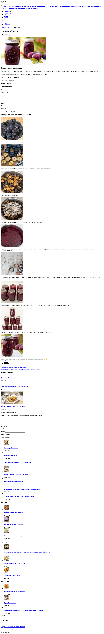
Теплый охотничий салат (12, 575)
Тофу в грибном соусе (11, 448)
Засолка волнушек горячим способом (14, 367)
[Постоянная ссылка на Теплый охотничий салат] (6, 572)
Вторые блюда (7, 13)
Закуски (6, 20)
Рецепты (6, 16)
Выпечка (6, 17)
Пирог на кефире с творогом (13, 524)
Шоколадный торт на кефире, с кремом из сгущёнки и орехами (20, 369)
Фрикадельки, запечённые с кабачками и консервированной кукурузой (27, 552)
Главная (3, 27)
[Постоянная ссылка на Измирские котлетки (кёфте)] (6, 509)
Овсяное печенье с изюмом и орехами (13, 406)
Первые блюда (7, 11)
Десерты (6, 19)
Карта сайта (7, 24)
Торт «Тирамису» (10, 603)
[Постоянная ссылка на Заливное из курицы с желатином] (6, 560)
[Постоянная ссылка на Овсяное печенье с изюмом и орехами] (12, 403)
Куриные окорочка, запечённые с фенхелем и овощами (22, 489)
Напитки (6, 21)
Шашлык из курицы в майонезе (14, 591)
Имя (2, 429)
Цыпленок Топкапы (7, 378)
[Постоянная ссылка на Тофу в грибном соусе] (6, 445)
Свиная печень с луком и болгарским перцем (19, 496)
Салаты (6, 23)
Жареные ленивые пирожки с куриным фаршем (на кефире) (24, 610)
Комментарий (5, 426)
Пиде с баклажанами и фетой (13, 481)
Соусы (5, 14)
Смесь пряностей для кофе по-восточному (14, 386)
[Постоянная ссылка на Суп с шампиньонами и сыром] (6, 533)
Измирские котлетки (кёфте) (13, 512)
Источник (3, 360)
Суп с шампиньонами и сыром (14, 536)
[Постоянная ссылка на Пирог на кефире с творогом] (6, 521)
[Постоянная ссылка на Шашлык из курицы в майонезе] (6, 588)
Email (2, 431)
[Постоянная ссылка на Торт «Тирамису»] (6, 600)
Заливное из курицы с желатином (15, 563)
